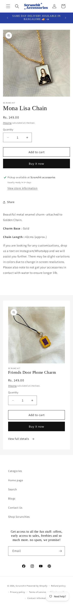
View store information (23, 188)
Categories (15, 471)
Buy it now (36, 163)
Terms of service (37, 592)
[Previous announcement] (7, 17)
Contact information (38, 598)
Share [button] (11, 202)
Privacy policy (17, 592)
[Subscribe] (60, 551)
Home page (15, 480)
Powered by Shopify (37, 585)
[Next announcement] (65, 17)
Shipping (7, 123)
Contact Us (15, 507)
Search (12, 489)
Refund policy (58, 585)
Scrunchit (21, 585)
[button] (8, 6)
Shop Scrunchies (19, 517)
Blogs (11, 498)
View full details (19, 439)
